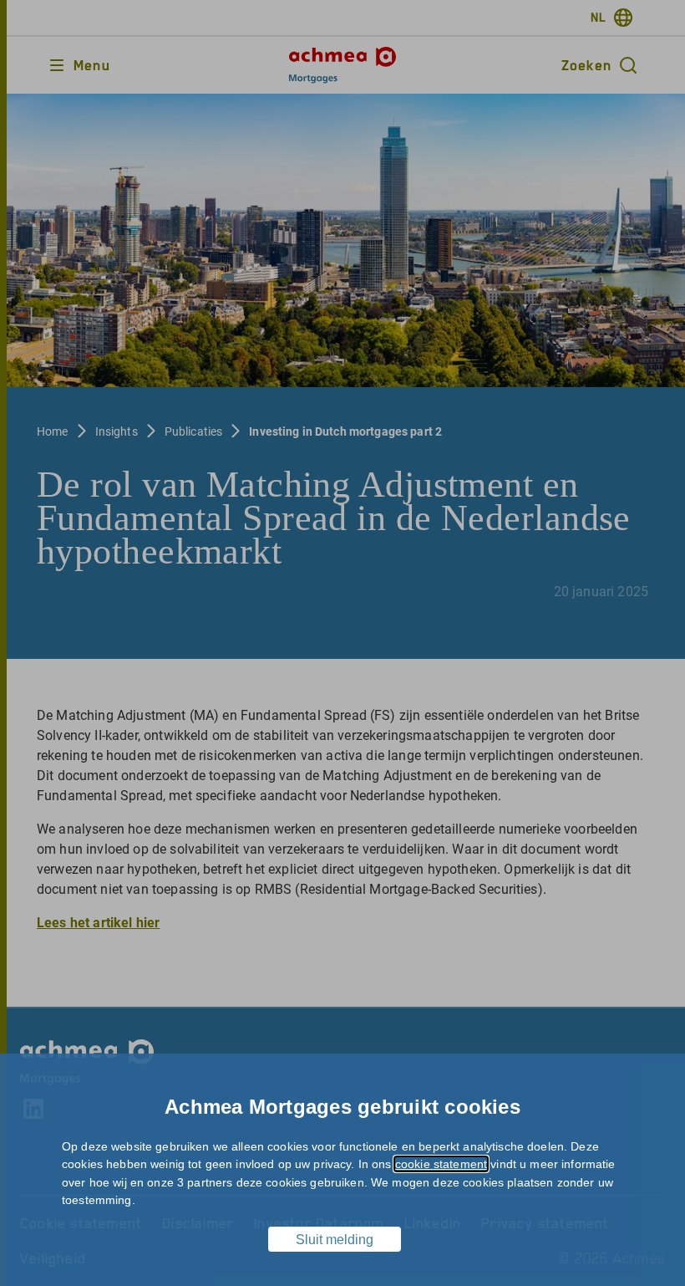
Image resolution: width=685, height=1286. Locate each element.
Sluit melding (334, 1239)
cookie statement (441, 1164)
